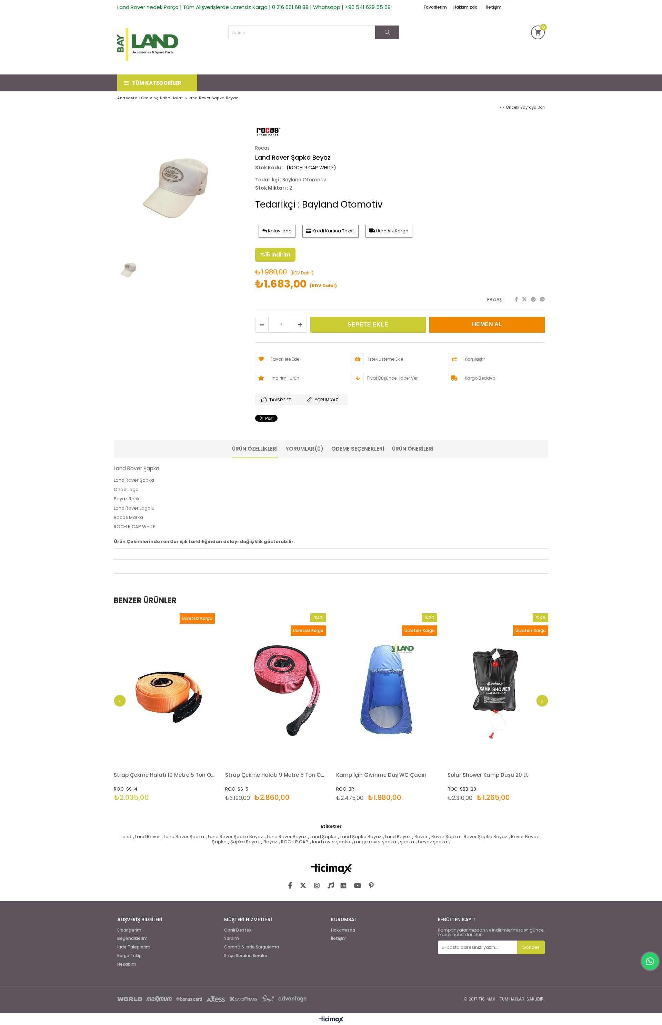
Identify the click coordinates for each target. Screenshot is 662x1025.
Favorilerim (435, 7)
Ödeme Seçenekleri (357, 448)
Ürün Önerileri (412, 448)
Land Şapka (323, 837)
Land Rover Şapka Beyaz (235, 837)
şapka (407, 842)
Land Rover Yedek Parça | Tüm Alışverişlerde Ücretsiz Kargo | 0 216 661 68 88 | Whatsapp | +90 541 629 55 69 (254, 7)
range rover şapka (375, 842)
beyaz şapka (432, 842)
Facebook (516, 299)
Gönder (531, 947)
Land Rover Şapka (184, 837)
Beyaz (270, 842)
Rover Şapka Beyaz (485, 837)
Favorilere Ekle (164, 708)
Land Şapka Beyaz (360, 837)
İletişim (494, 7)
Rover (421, 837)
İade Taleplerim (133, 947)
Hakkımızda (465, 7)
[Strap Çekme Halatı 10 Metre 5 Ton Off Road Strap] (164, 689)
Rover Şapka (445, 837)
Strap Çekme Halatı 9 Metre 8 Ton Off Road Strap (275, 774)
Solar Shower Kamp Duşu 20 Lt (488, 774)
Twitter (524, 299)
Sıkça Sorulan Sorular (245, 955)
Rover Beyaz (525, 837)
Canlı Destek (237, 930)
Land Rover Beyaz (287, 837)
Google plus (542, 299)
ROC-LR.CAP (294, 842)
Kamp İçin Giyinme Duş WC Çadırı (381, 774)
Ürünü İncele (188, 708)
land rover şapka (331, 842)
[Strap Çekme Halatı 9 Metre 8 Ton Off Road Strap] (275, 689)
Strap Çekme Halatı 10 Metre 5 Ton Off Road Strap (164, 774)
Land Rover (147, 837)
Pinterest (533, 299)
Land (126, 837)
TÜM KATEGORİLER (156, 83)
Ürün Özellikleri (255, 448)
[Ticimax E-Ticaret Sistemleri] (331, 1019)
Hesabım (126, 964)
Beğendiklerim (132, 938)
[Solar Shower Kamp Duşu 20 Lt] (498, 689)
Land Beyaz (398, 837)
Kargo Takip (129, 955)
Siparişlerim (129, 930)
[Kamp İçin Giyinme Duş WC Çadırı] (386, 689)
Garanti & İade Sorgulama (251, 947)
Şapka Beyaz (245, 842)
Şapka (219, 842)
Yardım (231, 938)
